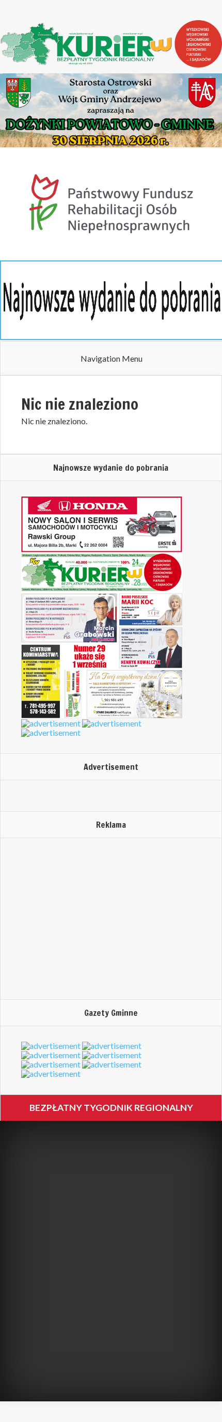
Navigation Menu (111, 358)
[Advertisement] (85, 918)
